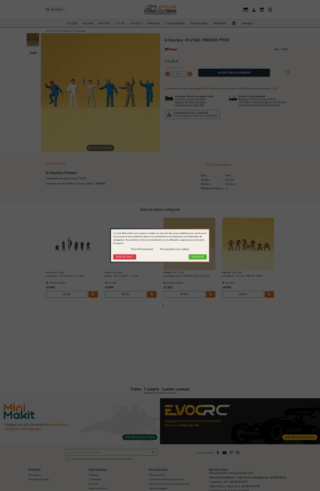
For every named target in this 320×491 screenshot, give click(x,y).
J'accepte (198, 256)
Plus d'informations (142, 249)
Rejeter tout (124, 256)
